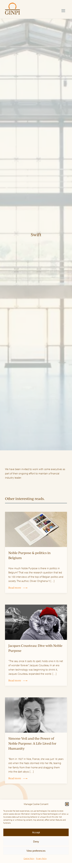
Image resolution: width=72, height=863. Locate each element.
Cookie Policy (29, 858)
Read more (14, 587)
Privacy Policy (41, 858)
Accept (36, 832)
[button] (67, 804)
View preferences (36, 850)
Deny (36, 841)
